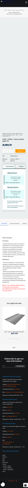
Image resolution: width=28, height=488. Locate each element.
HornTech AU (11, 481)
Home (10, 12)
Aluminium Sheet (15, 12)
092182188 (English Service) (13, 384)
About (3, 455)
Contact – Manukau (7, 467)
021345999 (16, 389)
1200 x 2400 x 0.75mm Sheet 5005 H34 (14, 332)
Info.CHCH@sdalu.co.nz (8, 442)
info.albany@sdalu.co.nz (19, 392)
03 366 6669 (10, 431)
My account (5, 462)
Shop (14, 347)
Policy (3, 471)
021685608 (8, 410)
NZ (16, 481)
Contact (4, 464)
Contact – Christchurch (8, 469)
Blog (3, 460)
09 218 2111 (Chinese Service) (9, 386)
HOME (4, 133)
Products (4, 457)
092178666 (9, 407)
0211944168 (9, 437)
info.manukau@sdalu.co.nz (11, 416)
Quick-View (24, 308)
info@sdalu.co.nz (9, 392)
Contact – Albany (7, 466)
